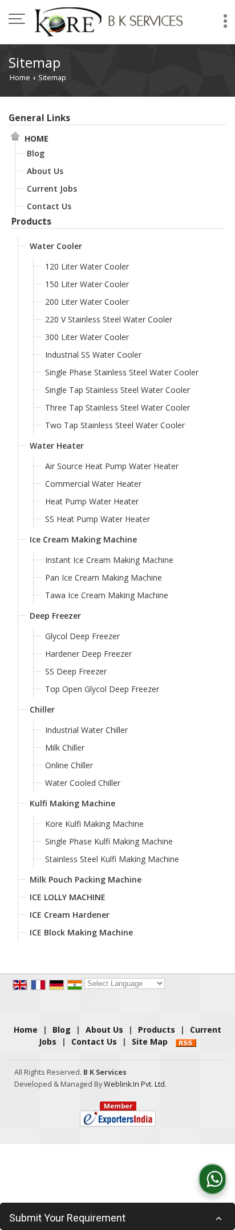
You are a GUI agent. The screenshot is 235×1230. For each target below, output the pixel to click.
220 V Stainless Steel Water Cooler (108, 319)
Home (20, 77)
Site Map (150, 1041)
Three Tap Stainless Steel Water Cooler (117, 407)
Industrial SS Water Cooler (93, 354)
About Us (45, 170)
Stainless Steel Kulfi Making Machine (112, 859)
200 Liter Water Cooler (87, 301)
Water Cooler (56, 246)
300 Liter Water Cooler (87, 337)
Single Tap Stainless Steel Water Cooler (117, 389)
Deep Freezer (55, 615)
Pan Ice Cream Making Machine (103, 577)
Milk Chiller (64, 747)
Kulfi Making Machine (72, 803)
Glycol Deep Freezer (82, 636)
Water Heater (57, 445)
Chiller (42, 709)
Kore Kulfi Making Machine (94, 823)
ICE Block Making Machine (81, 932)
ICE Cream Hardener (70, 914)
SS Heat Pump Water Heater (97, 518)
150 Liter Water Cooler (87, 284)
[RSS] (186, 1041)
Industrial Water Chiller (86, 729)
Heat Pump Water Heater (92, 501)
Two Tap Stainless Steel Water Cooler (115, 425)
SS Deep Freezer (76, 671)
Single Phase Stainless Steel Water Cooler (121, 372)
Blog (35, 153)
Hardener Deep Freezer (88, 653)
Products (31, 221)
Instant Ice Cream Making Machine (109, 559)
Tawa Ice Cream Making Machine (106, 595)
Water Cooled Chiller (82, 782)
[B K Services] (108, 20)
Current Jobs (52, 188)
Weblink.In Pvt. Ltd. (135, 1084)
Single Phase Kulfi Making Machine (109, 841)
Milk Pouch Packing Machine (85, 879)
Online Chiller (69, 765)
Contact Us (49, 206)
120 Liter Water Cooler (87, 266)
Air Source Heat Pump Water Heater (112, 466)
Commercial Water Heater (93, 483)
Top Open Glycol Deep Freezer (102, 689)
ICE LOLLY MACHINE (68, 897)
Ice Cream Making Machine (83, 539)
